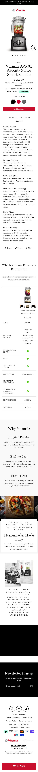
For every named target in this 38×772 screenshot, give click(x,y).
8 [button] (24, 55)
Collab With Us (23, 724)
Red (18, 101)
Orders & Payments (13, 717)
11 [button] (20, 58)
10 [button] (18, 58)
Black (13, 101)
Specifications (24, 117)
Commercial (13, 727)
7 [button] (22, 55)
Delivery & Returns (19, 714)
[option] (19, 34)
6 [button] (21, 55)
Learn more (18, 241)
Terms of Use (27, 717)
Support (19, 121)
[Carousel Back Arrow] (22, 306)
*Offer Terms (25, 727)
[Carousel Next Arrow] (33, 306)
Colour (19, 96)
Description (12, 117)
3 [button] (15, 55)
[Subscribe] (31, 686)
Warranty (12, 724)
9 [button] (26, 55)
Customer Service (25, 721)
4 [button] (17, 55)
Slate (24, 101)
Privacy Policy (11, 721)
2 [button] (14, 55)
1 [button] (12, 55)
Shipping (19, 83)
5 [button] (19, 55)
